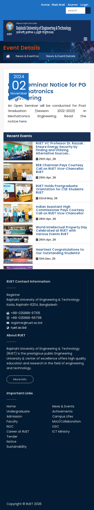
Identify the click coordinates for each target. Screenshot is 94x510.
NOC (10, 426)
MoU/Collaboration (66, 421)
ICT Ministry (61, 431)
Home (45, 5)
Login (84, 5)
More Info (20, 379)
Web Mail (58, 5)
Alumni (73, 5)
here (23, 121)
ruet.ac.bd (18, 327)
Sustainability (17, 446)
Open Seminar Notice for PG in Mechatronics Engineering (47, 91)
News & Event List (28, 56)
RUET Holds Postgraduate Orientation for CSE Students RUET (60, 189)
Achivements (62, 411)
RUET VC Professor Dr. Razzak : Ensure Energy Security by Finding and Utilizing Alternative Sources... (60, 148)
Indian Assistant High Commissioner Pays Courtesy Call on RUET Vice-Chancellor (60, 210)
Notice (11, 441)
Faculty (12, 421)
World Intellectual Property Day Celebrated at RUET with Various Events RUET (61, 231)
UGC (55, 426)
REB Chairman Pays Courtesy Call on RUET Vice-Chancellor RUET (60, 169)
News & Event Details (60, 56)
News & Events (63, 406)
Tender (12, 436)
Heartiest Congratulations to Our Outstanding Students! (60, 251)
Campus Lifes (62, 416)
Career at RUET (18, 431)
